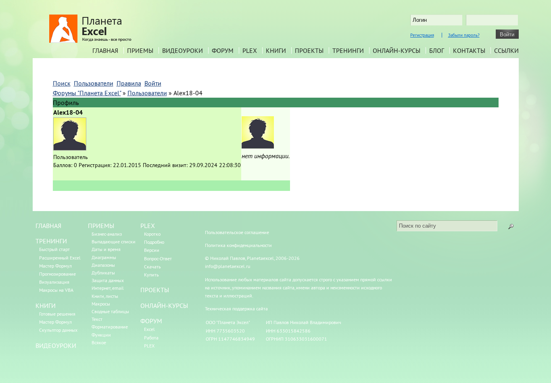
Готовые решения (57, 314)
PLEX (249, 50)
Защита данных (108, 280)
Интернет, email (108, 288)
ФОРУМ (151, 321)
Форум (223, 50)
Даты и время (106, 249)
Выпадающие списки (114, 242)
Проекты (309, 50)
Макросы (101, 304)
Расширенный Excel (60, 258)
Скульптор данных (58, 330)
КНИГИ (45, 305)
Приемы (140, 50)
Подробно (154, 242)
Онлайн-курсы (396, 50)
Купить (151, 275)
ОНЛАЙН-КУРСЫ (164, 305)
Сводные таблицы (110, 311)
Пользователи (147, 93)
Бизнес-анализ (107, 234)
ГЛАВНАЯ (48, 226)
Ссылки (506, 50)
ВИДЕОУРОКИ (55, 345)
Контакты (469, 50)
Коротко (152, 234)
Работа (151, 338)
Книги (276, 50)
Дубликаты (103, 273)
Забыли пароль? (464, 35)
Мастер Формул (55, 266)
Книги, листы (105, 296)
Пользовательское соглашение (237, 232)
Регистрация (422, 35)
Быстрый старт (54, 249)
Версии (151, 250)
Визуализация (54, 282)
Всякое (99, 342)
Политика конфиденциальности (238, 245)
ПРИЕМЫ (101, 226)
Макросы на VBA (56, 290)
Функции (101, 335)
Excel (149, 329)
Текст (97, 319)
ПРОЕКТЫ (154, 290)
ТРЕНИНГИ (51, 241)
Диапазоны (103, 265)
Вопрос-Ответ (158, 258)
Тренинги (348, 50)
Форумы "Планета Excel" (87, 93)
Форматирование (110, 327)
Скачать (152, 267)
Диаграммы (104, 257)
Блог (436, 50)
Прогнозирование (57, 274)
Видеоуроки (182, 50)
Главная (105, 50)
